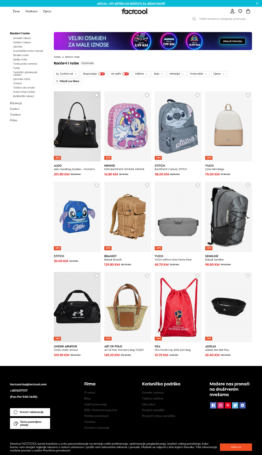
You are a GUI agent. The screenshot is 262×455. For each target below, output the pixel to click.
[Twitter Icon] (235, 405)
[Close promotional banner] (257, 3)
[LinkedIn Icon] (242, 405)
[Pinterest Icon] (228, 405)
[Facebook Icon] (213, 405)
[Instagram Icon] (220, 405)
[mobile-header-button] (232, 11)
